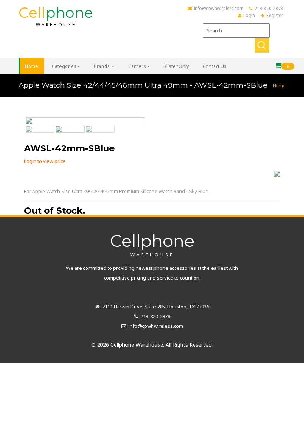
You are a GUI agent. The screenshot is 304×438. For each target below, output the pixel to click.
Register (274, 15)
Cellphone (152, 244)
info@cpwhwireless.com (219, 8)
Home (279, 85)
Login (249, 15)
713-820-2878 (268, 8)
